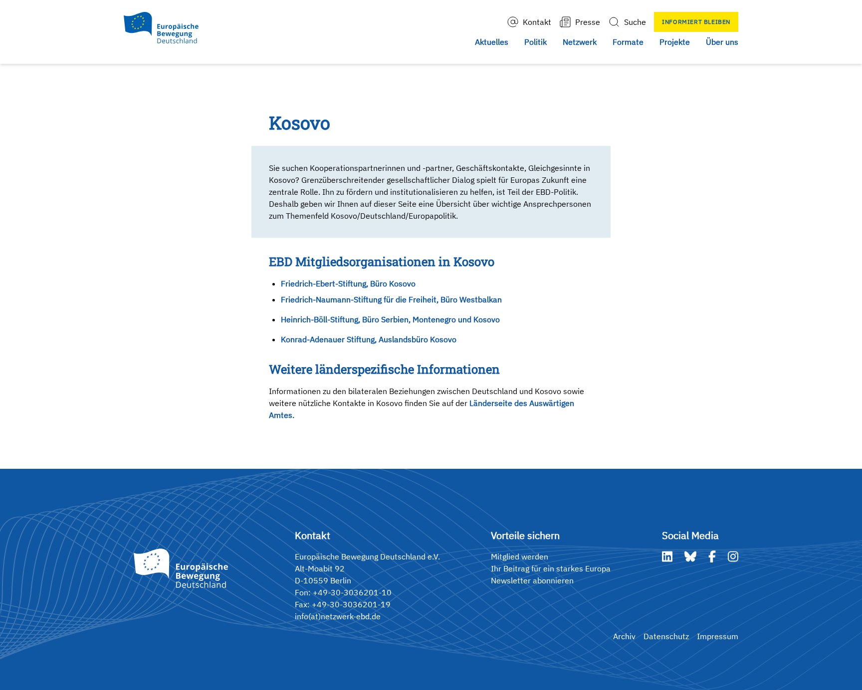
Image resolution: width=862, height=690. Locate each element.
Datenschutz (666, 636)
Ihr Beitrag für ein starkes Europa (551, 568)
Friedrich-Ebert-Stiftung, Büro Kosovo (348, 283)
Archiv (624, 636)
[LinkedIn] (667, 556)
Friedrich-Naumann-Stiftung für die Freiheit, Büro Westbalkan (391, 299)
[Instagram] (733, 556)
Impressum (717, 636)
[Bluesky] (690, 556)
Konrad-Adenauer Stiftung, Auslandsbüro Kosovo (368, 339)
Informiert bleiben (696, 21)
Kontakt (537, 22)
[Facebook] (712, 556)
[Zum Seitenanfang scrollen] (833, 661)
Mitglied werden (519, 556)
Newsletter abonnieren (532, 580)
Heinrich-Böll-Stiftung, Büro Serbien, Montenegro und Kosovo (390, 319)
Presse (587, 22)
